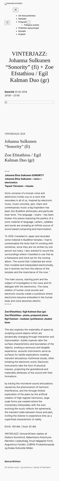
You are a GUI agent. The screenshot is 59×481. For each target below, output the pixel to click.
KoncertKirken (13, 461)
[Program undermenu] (28, 22)
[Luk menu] (15, 10)
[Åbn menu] (7, 22)
